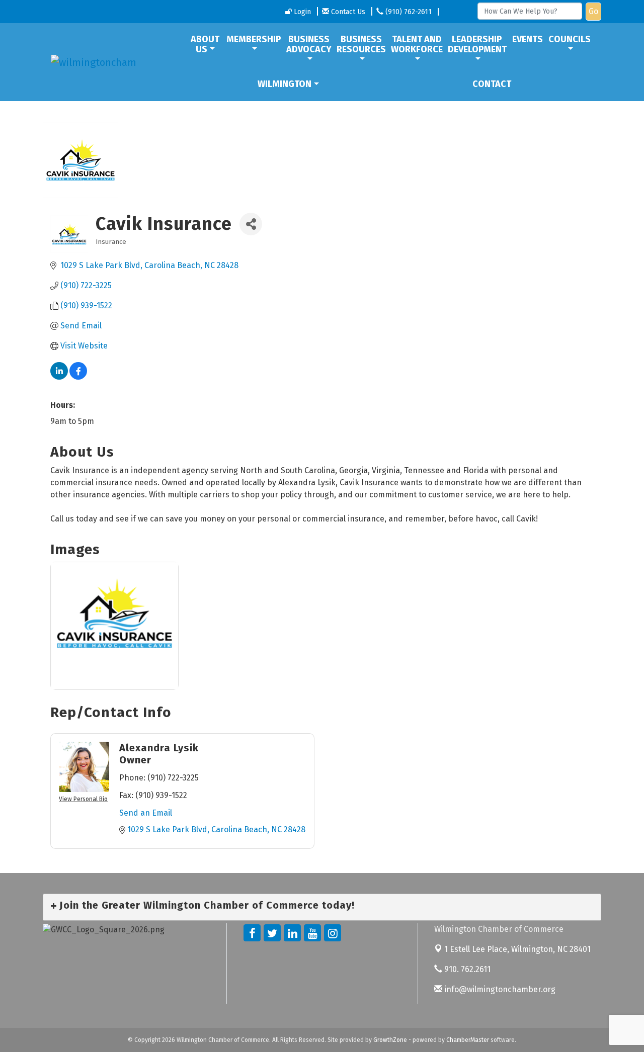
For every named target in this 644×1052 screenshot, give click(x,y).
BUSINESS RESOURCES (361, 44)
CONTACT (491, 84)
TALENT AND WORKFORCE (417, 44)
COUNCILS (569, 39)
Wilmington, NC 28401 (517, 949)
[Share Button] (250, 224)
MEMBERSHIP (253, 39)
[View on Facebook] (78, 377)
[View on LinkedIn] (59, 377)
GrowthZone (390, 1039)
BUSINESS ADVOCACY (309, 44)
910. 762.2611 (466, 969)
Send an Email (145, 813)
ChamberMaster (467, 1039)
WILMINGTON (284, 84)
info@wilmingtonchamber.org (498, 989)
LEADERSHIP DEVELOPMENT (477, 44)
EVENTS (527, 39)
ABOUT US (205, 44)
